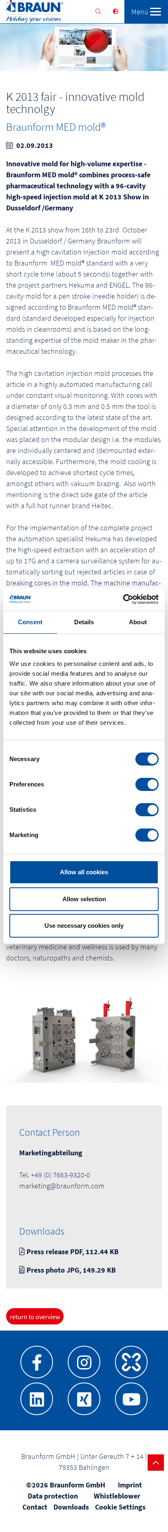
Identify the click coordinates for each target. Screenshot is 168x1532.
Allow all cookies (84, 872)
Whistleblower (117, 1496)
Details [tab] (84, 622)
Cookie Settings (120, 1507)
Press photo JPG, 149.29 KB (70, 1270)
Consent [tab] (30, 622)
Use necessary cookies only (84, 925)
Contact (34, 1507)
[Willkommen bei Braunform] (31, 13)
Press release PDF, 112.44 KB (72, 1251)
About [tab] (138, 622)
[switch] (147, 784)
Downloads (71, 1507)
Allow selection (84, 899)
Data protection (53, 1496)
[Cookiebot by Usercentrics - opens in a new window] (123, 599)
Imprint (130, 1485)
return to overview (35, 1317)
